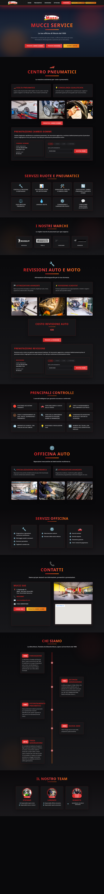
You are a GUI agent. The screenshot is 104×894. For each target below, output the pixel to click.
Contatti (66, 3)
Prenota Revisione (54, 46)
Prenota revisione (91, 2)
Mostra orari (81, 151)
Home (29, 3)
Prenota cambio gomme (78, 2)
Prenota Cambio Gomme (35, 46)
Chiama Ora (19, 609)
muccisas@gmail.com (23, 600)
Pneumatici (38, 3)
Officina (57, 3)
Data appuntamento (54, 148)
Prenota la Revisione (52, 340)
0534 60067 (20, 596)
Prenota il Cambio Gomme (52, 123)
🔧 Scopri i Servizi (71, 46)
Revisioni (48, 3)
